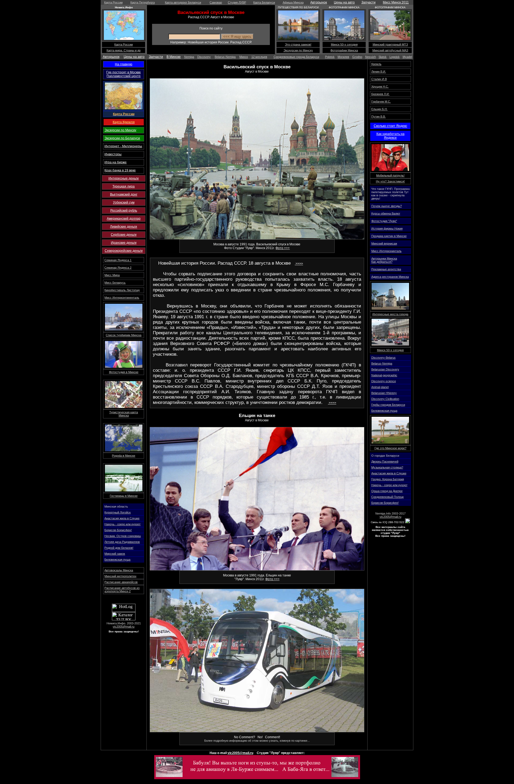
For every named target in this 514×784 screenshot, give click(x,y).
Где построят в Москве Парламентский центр (123, 74)
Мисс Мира (112, 275)
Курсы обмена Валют (385, 213)
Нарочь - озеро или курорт (122, 524)
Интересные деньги (123, 178)
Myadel (407, 56)
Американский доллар (124, 218)
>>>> (299, 263)
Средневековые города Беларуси (296, 56)
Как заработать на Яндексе (390, 136)
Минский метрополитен (120, 576)
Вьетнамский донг (123, 194)
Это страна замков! (298, 44)
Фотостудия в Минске (123, 372)
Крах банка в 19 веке (120, 170)
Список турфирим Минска (123, 335)
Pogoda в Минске (123, 455)
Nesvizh (370, 56)
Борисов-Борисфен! (118, 530)
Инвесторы (113, 154)
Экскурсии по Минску (298, 50)
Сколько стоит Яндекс (390, 126)
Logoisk (395, 56)
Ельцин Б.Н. (379, 109)
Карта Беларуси (264, 2)
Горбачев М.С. (381, 101)
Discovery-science (383, 381)
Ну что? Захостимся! (390, 181)
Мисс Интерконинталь (386, 251)
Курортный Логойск (117, 512)
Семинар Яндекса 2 (117, 267)
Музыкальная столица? (387, 467)
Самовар (216, 2)
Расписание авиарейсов (121, 582)
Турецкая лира (123, 186)
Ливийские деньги (123, 226)
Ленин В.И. (378, 71)
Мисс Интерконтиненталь (121, 297)
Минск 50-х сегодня (344, 44)
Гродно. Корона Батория (387, 479)
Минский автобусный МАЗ (390, 50)
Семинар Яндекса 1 (117, 260)
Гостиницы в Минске (124, 495)
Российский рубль (123, 210)
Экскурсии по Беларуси (122, 138)
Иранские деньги (124, 243)
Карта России (113, 2)
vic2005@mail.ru (123, 626)
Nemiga (189, 56)
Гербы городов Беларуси (388, 404)
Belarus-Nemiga (225, 56)
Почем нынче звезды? (386, 206)
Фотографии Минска (344, 50)
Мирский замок (114, 553)
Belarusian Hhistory (384, 393)
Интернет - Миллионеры (123, 146)
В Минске (174, 57)
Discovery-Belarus (383, 357)
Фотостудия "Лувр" (384, 221)
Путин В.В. (378, 116)
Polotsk (330, 56)
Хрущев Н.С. (380, 86)
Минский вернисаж (384, 243)
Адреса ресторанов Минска (390, 276)
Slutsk (383, 56)
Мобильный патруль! (390, 175)
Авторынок (318, 2)
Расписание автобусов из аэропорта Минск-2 (121, 589)
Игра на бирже (115, 162)
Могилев (343, 56)
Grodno (357, 56)
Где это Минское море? (390, 448)
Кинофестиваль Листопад (121, 290)
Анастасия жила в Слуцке (121, 518)
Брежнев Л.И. (380, 94)
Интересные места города (390, 314)
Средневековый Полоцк (387, 496)
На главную (123, 64)
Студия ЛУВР (237, 2)
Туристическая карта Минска (123, 414)
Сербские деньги (124, 235)
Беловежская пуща (117, 559)
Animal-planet (380, 387)
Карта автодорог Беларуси (183, 2)
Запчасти (368, 2)
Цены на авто (344, 2)
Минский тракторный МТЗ (390, 44)
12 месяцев (259, 56)
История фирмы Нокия (387, 228)
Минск (243, 56)
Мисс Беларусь (115, 282)
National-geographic (384, 375)
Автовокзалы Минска (118, 570)
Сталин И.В (379, 79)
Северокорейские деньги (124, 251)
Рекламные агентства (386, 269)
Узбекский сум (123, 202)
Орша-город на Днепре (387, 491)
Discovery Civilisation (385, 398)
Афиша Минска (293, 2)
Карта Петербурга (142, 2)
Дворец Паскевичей (384, 461)
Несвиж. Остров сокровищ (122, 536)
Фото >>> (282, 248)
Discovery (204, 56)
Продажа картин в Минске (389, 236)
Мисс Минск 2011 (396, 2)
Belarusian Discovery (385, 369)
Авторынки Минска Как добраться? (384, 260)
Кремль (376, 64)
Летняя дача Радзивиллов (122, 541)
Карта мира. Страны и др (124, 50)
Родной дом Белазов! (118, 547)
